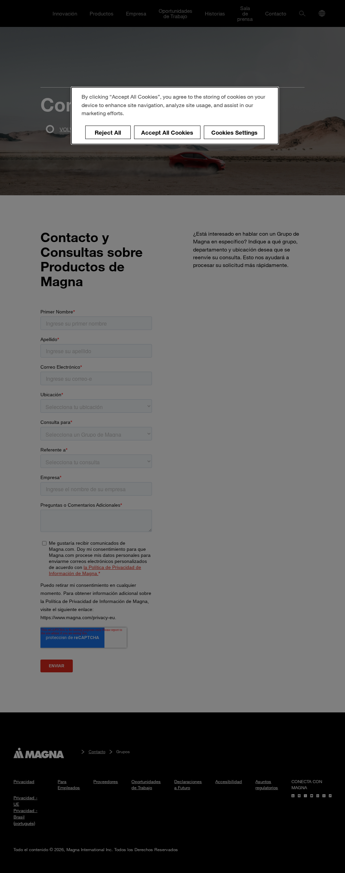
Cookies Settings (234, 132)
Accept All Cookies (167, 132)
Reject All (108, 132)
